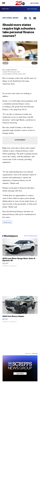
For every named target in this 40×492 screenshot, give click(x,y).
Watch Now (34, 3)
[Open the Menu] (3, 3)
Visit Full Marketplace (31, 236)
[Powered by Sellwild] (35, 353)
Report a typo (7, 222)
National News (10, 18)
